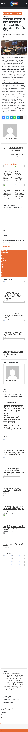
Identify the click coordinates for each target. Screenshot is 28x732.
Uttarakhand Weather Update (9, 688)
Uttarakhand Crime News (9, 682)
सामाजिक (13, 13)
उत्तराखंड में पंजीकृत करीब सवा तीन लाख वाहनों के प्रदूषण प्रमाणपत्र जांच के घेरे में (14, 528)
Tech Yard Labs (6, 709)
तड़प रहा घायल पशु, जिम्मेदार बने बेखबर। (13, 545)
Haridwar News (12, 679)
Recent (5, 434)
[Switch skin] (23, 4)
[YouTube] (1, 717)
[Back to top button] (0, 723)
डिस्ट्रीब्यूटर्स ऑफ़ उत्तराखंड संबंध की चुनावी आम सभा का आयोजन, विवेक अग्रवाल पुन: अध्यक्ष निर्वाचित (8, 175)
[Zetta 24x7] (14, 3)
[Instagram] (1, 718)
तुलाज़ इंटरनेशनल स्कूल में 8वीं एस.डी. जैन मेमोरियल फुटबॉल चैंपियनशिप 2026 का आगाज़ (19, 193)
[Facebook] (3, 117)
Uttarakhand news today (8, 686)
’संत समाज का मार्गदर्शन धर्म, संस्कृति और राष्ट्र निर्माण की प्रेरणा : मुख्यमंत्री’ (7, 193)
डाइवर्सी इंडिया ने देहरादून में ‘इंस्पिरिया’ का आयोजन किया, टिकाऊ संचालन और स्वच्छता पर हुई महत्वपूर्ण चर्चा (19, 176)
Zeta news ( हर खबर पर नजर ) (13, 689)
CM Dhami (9, 677)
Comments (5, 438)
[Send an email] (10, 34)
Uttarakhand (13, 680)
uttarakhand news (15, 684)
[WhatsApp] (14, 117)
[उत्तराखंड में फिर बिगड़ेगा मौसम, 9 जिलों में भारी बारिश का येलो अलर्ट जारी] (22, 565)
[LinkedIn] (11, 117)
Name (5, 225)
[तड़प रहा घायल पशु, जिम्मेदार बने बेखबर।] (11, 533)
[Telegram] (18, 117)
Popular (5, 436)
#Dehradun (7, 673)
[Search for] (26, 4)
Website (5, 235)
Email (5, 230)
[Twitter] (7, 117)
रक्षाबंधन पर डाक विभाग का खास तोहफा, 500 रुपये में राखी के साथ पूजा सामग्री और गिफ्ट (13, 353)
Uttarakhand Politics (17, 686)
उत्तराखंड (6, 13)
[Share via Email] (21, 117)
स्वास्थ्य (19, 13)
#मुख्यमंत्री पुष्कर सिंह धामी (8, 675)
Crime (13, 677)
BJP (15, 675)
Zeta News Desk (6, 34)
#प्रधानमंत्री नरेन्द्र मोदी (16, 673)
